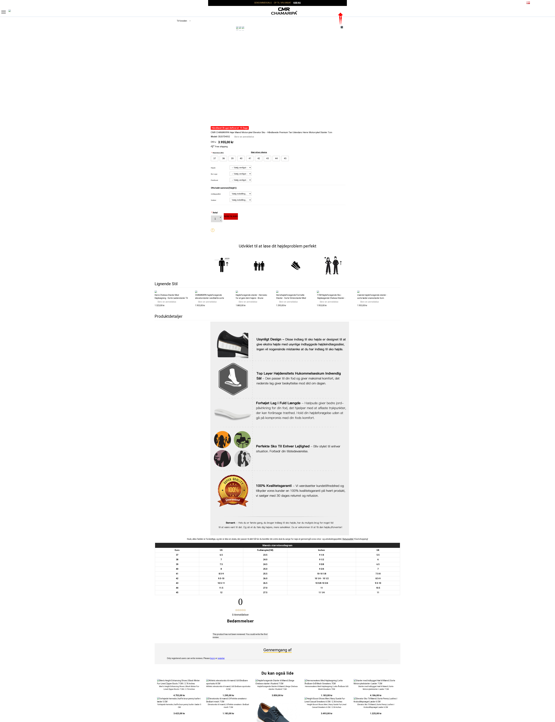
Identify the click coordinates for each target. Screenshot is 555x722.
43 (267, 158)
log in (212, 658)
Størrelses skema (259, 152)
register (221, 658)
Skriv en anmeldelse (244, 137)
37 (214, 158)
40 (241, 158)
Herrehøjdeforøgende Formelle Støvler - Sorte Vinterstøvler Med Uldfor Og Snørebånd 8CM (291, 298)
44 (276, 158)
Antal (214, 212)
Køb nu (297, 3)
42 (258, 158)
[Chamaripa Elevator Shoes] (277, 11)
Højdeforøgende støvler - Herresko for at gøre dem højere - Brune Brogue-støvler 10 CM (251, 298)
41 (250, 158)
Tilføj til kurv (231, 216)
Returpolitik (348, 539)
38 (223, 158)
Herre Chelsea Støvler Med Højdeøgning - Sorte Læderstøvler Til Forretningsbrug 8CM (171, 298)
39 (232, 158)
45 (285, 158)
